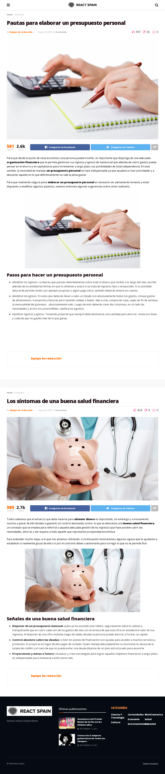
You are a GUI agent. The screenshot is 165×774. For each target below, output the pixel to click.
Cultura (115, 722)
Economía (19, 14)
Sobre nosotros (150, 763)
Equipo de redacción (21, 32)
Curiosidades (136, 714)
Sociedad (150, 723)
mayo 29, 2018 (45, 32)
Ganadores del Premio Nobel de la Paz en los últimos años (89, 722)
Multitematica (154, 714)
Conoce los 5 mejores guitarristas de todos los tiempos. (91, 738)
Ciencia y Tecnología (117, 716)
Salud (148, 719)
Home (9, 14)
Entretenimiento (138, 723)
